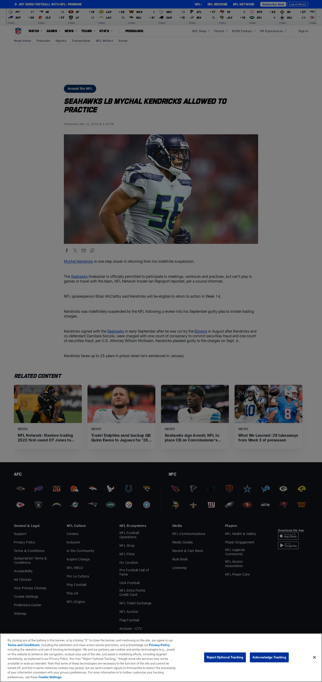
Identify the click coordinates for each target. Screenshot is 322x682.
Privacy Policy (159, 645)
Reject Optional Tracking (225, 657)
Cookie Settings (50, 677)
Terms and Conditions (24, 645)
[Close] (314, 657)
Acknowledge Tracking (269, 657)
